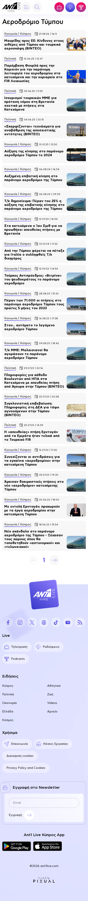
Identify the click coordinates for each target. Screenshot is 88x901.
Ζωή (50, 694)
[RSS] (80, 622)
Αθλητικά (53, 685)
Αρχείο (52, 711)
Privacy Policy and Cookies (25, 767)
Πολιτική (8, 694)
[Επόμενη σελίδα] (54, 560)
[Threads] (44, 622)
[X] (32, 622)
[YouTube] (68, 622)
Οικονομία (9, 703)
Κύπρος (7, 685)
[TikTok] (56, 622)
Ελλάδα (7, 711)
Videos (52, 703)
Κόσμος (7, 720)
